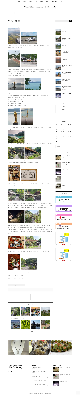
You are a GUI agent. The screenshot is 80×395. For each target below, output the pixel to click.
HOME (19, 1)
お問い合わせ (54, 1)
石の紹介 (24, 1)
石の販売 (30, 1)
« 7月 (56, 141)
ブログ (36, 1)
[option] (18, 347)
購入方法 (47, 1)
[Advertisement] (64, 273)
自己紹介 (41, 1)
